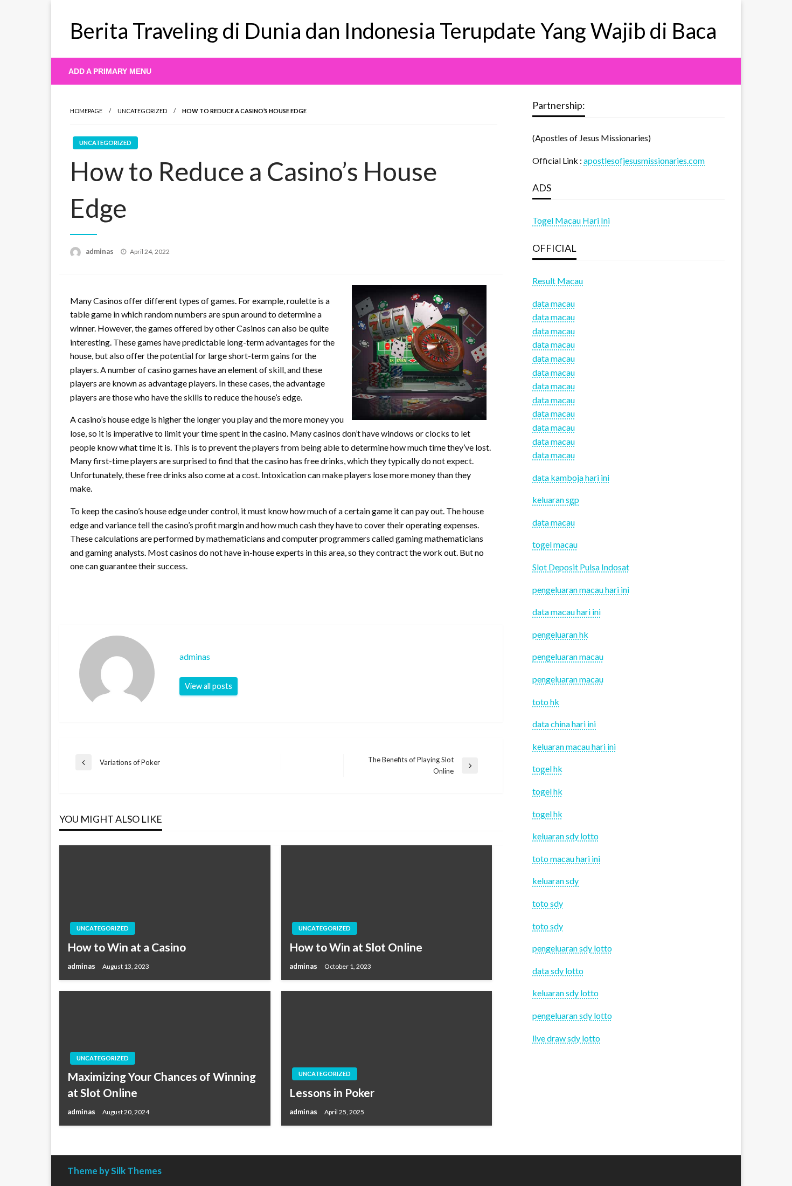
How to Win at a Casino (126, 947)
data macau (553, 317)
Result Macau (557, 280)
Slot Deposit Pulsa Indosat (580, 567)
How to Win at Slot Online (355, 947)
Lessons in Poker (331, 1092)
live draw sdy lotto (566, 1038)
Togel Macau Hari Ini (571, 220)
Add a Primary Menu (109, 71)
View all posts (208, 686)
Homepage (86, 110)
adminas (100, 251)
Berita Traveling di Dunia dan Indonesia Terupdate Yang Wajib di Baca (393, 31)
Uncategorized (142, 110)
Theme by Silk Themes (114, 1170)
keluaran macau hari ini (574, 746)
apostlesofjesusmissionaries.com (644, 160)
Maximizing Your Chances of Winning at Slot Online (161, 1084)
